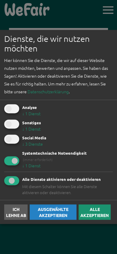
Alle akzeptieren (94, 212)
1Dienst (31, 113)
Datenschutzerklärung (48, 91)
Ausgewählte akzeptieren (53, 212)
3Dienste (32, 144)
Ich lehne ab (16, 212)
